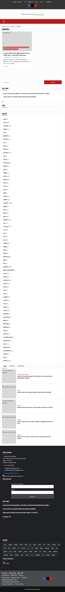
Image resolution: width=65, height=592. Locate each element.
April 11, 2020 (16, 57)
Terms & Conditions (7, 584)
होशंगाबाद (5, 361)
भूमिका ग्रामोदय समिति (8, 270)
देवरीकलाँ (5, 220)
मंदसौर (4, 277)
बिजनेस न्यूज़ (15, 49)
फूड (4, 233)
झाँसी (4, 193)
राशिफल (5, 307)
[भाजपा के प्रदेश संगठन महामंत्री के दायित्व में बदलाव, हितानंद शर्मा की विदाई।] (9, 386)
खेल (4, 156)
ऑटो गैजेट (10, 47)
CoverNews (28, 589)
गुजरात (4, 159)
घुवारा (4, 169)
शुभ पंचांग (5, 334)
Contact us (24, 577)
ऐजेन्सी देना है (14, 575)
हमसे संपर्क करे (5, 575)
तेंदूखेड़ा (5, 206)
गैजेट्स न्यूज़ (6, 163)
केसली (4, 149)
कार (4, 142)
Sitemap (20, 575)
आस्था (4, 119)
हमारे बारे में (4, 573)
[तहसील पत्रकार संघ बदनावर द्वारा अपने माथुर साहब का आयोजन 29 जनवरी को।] (9, 401)
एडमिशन (5, 129)
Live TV (42, 2)
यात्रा (4, 290)
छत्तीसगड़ (5, 179)
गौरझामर (5, 166)
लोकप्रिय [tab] (12, 366)
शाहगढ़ (4, 330)
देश (7, 49)
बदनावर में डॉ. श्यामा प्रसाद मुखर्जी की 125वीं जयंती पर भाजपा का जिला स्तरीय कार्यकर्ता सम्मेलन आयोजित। (26, 93)
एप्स (4, 132)
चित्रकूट (5, 173)
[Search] (61, 21)
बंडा (4, 240)
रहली (4, 293)
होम (25, 2)
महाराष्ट (5, 287)
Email (12, 490)
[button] (3, 21)
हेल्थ (4, 357)
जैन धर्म (5, 186)
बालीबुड (5, 246)
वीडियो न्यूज (30, 2)
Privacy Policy (19, 584)
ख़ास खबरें (18, 47)
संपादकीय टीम (48, 2)
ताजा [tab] (4, 366)
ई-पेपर (36, 2)
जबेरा (4, 183)
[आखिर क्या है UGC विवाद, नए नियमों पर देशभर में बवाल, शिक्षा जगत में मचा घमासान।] (9, 431)
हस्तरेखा (5, 354)
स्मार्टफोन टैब (6, 347)
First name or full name (17, 484)
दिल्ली (4, 213)
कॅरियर (14, 47)
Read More (5, 66)
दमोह (4, 210)
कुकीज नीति (20, 573)
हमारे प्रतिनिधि (6, 350)
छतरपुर (5, 176)
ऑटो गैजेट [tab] (20, 366)
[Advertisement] (32, 74)
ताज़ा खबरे (26, 47)
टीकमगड (5, 196)
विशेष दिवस (5, 324)
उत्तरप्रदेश (5, 126)
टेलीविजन (5, 199)
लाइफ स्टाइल (6, 317)
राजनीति (5, 297)
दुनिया (5, 49)
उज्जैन (4, 122)
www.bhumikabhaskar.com (11, 473)
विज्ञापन (5, 320)
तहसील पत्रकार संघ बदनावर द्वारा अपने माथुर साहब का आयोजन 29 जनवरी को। (35, 407)
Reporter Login (15, 577)
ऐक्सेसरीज (5, 47)
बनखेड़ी (5, 243)
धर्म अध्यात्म (5, 226)
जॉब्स (23, 47)
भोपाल (4, 273)
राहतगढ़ (5, 310)
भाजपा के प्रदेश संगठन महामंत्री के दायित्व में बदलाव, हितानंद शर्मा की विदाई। (20, 97)
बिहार (4, 260)
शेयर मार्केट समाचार (7, 337)
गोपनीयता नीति (12, 573)
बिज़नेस (11, 49)
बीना (4, 263)
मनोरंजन (5, 283)
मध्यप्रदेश (5, 280)
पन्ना (4, 230)
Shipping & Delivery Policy (9, 579)
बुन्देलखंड (5, 267)
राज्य (4, 303)
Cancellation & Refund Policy (10, 582)
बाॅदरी (4, 250)
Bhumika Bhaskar (8, 57)
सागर (4, 344)
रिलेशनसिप (5, 314)
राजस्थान (5, 300)
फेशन (4, 236)
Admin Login (5, 577)
